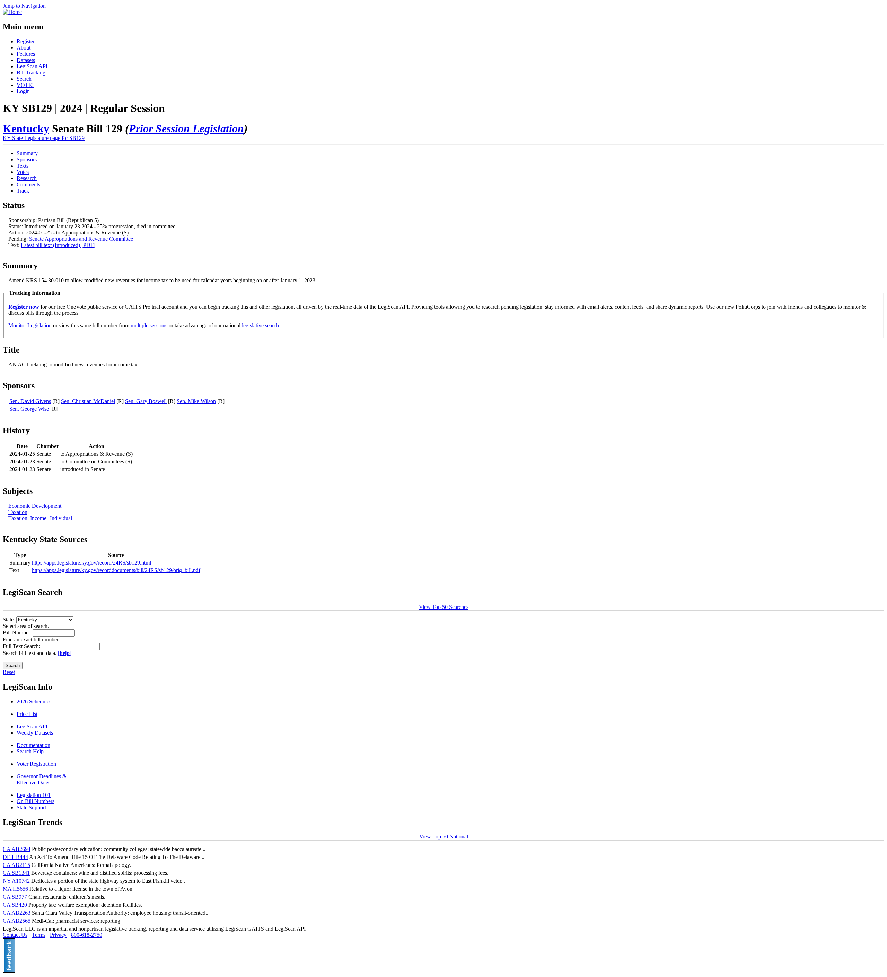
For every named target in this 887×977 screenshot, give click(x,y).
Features (26, 54)
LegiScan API (32, 66)
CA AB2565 (16, 921)
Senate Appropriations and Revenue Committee (81, 239)
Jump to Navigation (24, 6)
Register (26, 41)
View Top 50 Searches (443, 607)
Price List (27, 714)
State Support (31, 807)
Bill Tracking (31, 73)
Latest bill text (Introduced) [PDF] (58, 245)
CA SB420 (15, 905)
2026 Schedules (34, 701)
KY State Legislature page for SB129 (44, 138)
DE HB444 (15, 857)
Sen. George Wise (29, 409)
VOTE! (25, 85)
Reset (9, 672)
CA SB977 (15, 897)
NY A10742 (16, 881)
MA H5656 (15, 889)
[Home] (12, 12)
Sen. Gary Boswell (146, 401)
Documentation (33, 745)
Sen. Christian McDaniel (88, 401)
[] (64, 653)
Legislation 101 (34, 795)
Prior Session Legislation (186, 128)
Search (24, 79)
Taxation (17, 512)
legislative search (260, 325)
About (23, 48)
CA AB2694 (16, 849)
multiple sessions (149, 325)
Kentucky (26, 128)
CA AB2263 (16, 913)
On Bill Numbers (35, 801)
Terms (38, 935)
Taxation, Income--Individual (40, 518)
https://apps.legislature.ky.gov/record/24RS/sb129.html (91, 563)
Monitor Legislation (30, 325)
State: (9, 619)
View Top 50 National (443, 837)
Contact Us (15, 935)
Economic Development (34, 506)
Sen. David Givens (30, 401)
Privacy (58, 935)
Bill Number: (18, 633)
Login (23, 91)
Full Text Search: (22, 646)
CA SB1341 (16, 873)
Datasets (26, 60)
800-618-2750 (86, 935)
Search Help (30, 751)
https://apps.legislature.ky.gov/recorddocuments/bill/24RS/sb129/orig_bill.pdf (116, 570)
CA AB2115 (16, 865)
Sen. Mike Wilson (196, 401)
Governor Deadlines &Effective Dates (42, 779)
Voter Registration (36, 764)
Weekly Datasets (35, 733)
